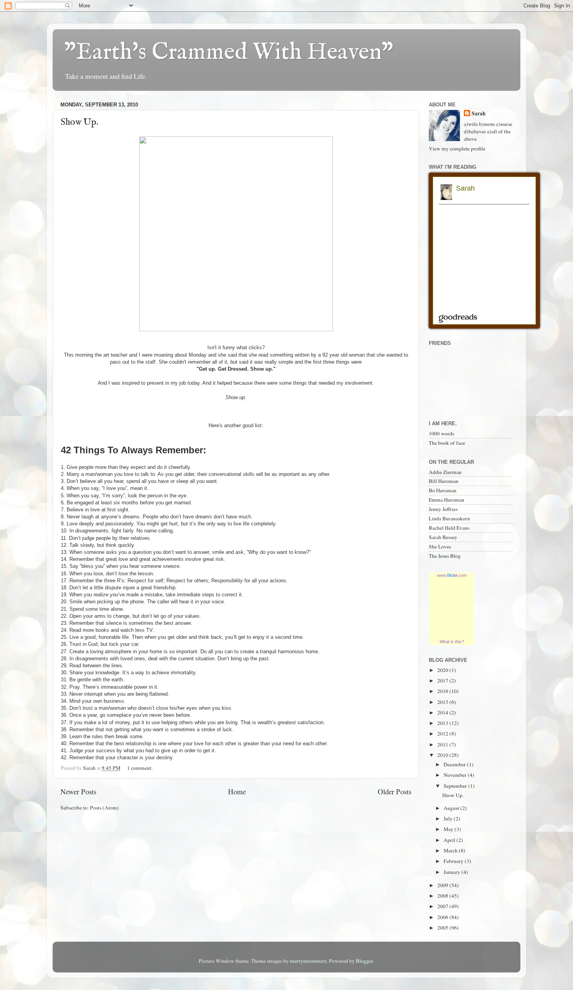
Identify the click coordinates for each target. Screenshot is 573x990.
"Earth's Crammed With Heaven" (228, 52)
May (449, 829)
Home (237, 791)
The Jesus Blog (445, 555)
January (453, 871)
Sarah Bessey (443, 537)
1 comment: (140, 767)
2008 (443, 895)
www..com (452, 575)
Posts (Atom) (104, 807)
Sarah (479, 113)
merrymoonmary (308, 960)
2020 (443, 670)
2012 (443, 733)
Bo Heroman (442, 490)
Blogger (364, 960)
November (456, 774)
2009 (443, 885)
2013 (443, 723)
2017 (443, 680)
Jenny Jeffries (443, 509)
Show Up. (79, 122)
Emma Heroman (446, 499)
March (451, 850)
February (454, 860)
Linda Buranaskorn (449, 518)
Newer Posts (78, 791)
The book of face (447, 442)
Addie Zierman (445, 472)
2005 (443, 927)
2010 (443, 754)
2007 (443, 906)
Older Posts (394, 791)
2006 (443, 917)
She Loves (440, 546)
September (456, 785)
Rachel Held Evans (449, 527)
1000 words (441, 433)
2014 (443, 712)
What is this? (452, 641)
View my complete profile (457, 148)
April (450, 839)
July (449, 818)
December (455, 764)
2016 (443, 691)
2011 (443, 744)
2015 (443, 701)
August (452, 807)
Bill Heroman (443, 480)
